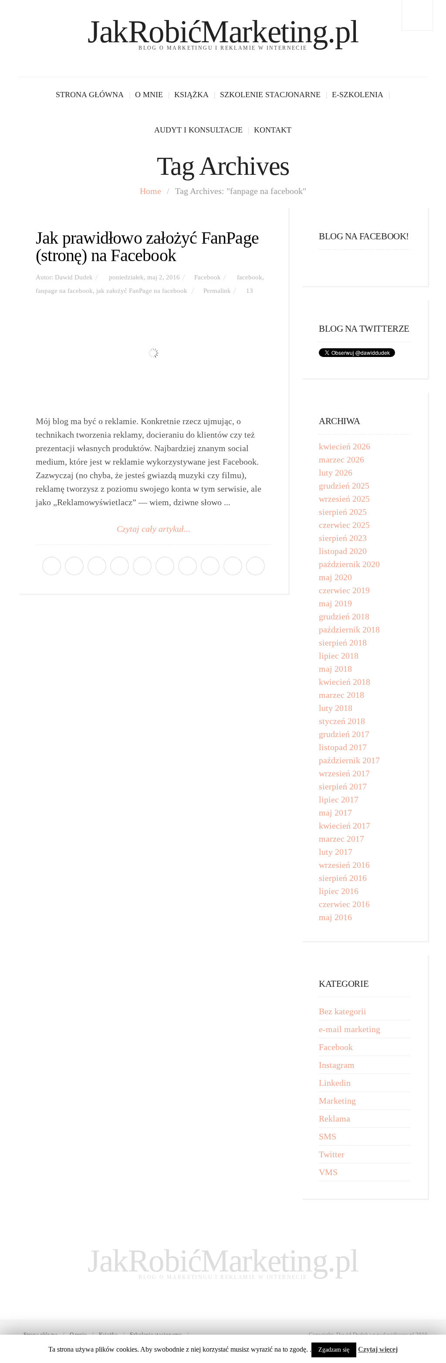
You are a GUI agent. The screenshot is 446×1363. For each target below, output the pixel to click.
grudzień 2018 (344, 616)
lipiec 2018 (338, 655)
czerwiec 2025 (344, 525)
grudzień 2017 (344, 734)
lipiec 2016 (338, 891)
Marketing (337, 1100)
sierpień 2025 (343, 512)
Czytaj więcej (378, 1349)
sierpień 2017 (343, 786)
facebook (249, 277)
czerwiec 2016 (344, 904)
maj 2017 (335, 812)
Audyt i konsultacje (198, 130)
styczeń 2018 (342, 721)
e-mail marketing (349, 1029)
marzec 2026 (341, 459)
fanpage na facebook (64, 290)
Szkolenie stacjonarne (270, 94)
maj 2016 (335, 917)
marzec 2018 (341, 695)
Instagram (337, 1065)
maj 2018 (335, 668)
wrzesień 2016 (344, 865)
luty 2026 (335, 472)
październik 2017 (349, 760)
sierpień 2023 (343, 538)
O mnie (149, 94)
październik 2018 (349, 629)
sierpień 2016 (343, 878)
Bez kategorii (342, 1011)
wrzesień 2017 (344, 773)
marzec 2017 (341, 838)
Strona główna (90, 94)
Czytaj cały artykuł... (153, 529)
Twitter (332, 1154)
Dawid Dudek (74, 277)
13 (249, 290)
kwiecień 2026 (344, 446)
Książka (191, 94)
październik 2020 (349, 564)
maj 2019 (335, 603)
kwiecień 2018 (344, 682)
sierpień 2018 (343, 642)
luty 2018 (335, 708)
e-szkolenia (357, 94)
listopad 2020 (343, 551)
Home (150, 191)
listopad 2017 (343, 747)
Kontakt (272, 130)
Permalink (217, 290)
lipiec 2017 (338, 799)
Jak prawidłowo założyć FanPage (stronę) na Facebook (147, 246)
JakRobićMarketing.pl (223, 31)
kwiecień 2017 (344, 825)
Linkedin (335, 1083)
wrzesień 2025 (344, 498)
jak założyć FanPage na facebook (141, 290)
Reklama (334, 1118)
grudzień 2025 (344, 485)
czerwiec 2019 (344, 590)
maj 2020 (335, 577)
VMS (328, 1172)
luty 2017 (335, 852)
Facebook (207, 277)
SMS (327, 1136)
